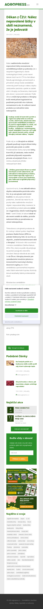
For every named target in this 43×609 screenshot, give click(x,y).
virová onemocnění (27, 569)
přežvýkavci (21, 553)
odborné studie (11, 541)
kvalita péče (10, 528)
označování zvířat (12, 544)
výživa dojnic (10, 572)
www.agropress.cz (23, 375)
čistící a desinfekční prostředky (15, 579)
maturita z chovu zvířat (25, 534)
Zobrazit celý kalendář (21, 429)
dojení (22, 519)
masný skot (25, 531)
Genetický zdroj (11, 522)
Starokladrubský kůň (28, 560)
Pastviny (9, 547)
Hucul (29, 522)
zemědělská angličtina (22, 572)
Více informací (9, 305)
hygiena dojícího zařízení (14, 525)
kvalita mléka (26, 525)
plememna (17, 547)
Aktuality (17, 34)
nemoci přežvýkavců (13, 538)
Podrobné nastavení (21, 316)
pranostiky (25, 547)
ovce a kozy (30, 541)
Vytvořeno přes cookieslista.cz (13, 322)
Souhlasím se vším (22, 310)
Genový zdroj (22, 522)
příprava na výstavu (12, 557)
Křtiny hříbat (19, 528)
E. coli (27, 519)
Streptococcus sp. (12, 563)
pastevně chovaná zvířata (26, 544)
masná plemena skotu (13, 531)
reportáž (22, 557)
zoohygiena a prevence (13, 576)
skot (19, 560)
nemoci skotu (24, 538)
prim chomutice (22, 408)
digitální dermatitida (13, 519)
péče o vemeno (11, 553)
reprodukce (30, 557)
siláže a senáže (11, 560)
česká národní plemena (29, 576)
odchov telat (21, 541)
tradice (18, 569)
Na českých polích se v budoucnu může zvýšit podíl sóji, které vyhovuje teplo (26, 364)
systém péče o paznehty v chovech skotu (18, 566)
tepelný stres (10, 569)
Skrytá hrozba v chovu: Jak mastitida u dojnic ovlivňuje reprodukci (26, 384)
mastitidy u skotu (12, 534)
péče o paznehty (11, 550)
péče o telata (22, 550)
